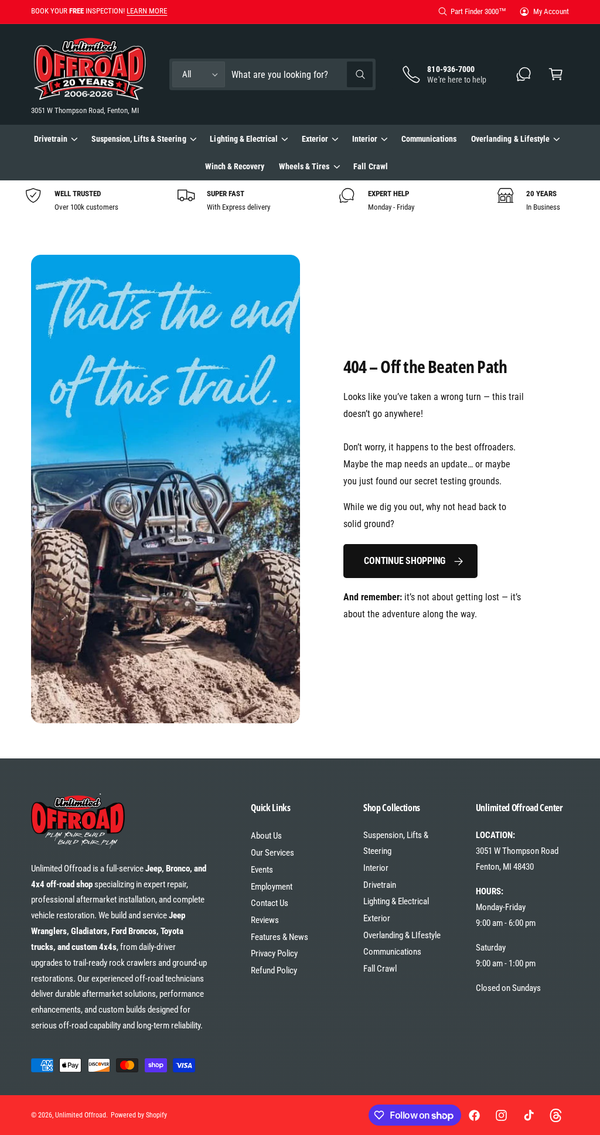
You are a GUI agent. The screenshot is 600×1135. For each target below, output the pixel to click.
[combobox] (302, 75)
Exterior (376, 918)
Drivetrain (379, 885)
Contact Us (269, 903)
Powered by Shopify (139, 1115)
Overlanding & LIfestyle (402, 935)
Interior (375, 868)
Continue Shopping (404, 560)
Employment (271, 886)
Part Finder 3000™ (478, 11)
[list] (300, 200)
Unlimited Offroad (80, 1115)
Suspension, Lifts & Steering (395, 843)
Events (262, 869)
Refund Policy (274, 970)
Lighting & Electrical (396, 901)
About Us (266, 835)
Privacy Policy (274, 953)
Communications (392, 951)
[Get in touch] (524, 75)
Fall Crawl (380, 968)
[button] (556, 75)
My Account (551, 11)
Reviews (265, 920)
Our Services (272, 852)
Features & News (279, 937)
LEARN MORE (147, 10)
